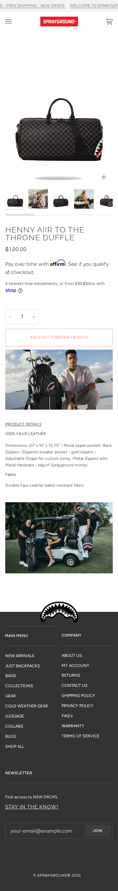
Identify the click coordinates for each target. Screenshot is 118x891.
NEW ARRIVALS (19, 655)
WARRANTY (73, 725)
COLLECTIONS (19, 685)
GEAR (10, 695)
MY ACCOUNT (75, 665)
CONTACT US (75, 685)
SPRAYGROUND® (54, 875)
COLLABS (14, 726)
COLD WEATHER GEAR (26, 705)
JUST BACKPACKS (22, 665)
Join (97, 831)
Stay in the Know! (31, 806)
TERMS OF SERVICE (80, 735)
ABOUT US (72, 655)
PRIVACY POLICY (77, 705)
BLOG (10, 736)
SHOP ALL (14, 746)
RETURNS (71, 675)
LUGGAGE (14, 716)
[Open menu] (15, 21)
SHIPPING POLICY (78, 695)
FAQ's (67, 715)
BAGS (10, 675)
